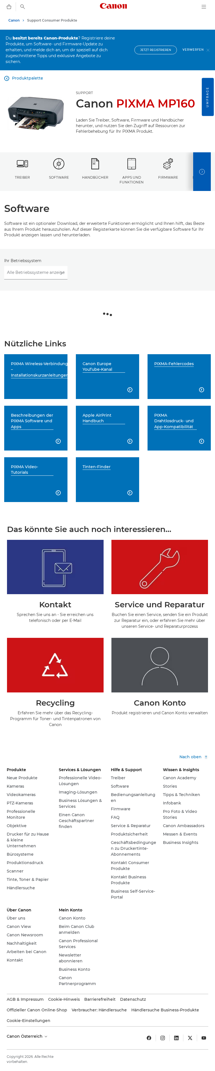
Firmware (168, 177)
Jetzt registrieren (155, 50)
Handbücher (95, 177)
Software (59, 177)
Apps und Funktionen (132, 179)
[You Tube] (204, 1038)
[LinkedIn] (176, 1038)
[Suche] (22, 6)
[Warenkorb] (8, 6)
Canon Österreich (25, 1036)
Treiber (22, 177)
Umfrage (207, 97)
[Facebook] (149, 1038)
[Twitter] (190, 1038)
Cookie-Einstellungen (28, 1020)
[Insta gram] (162, 1038)
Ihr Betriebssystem (22, 260)
